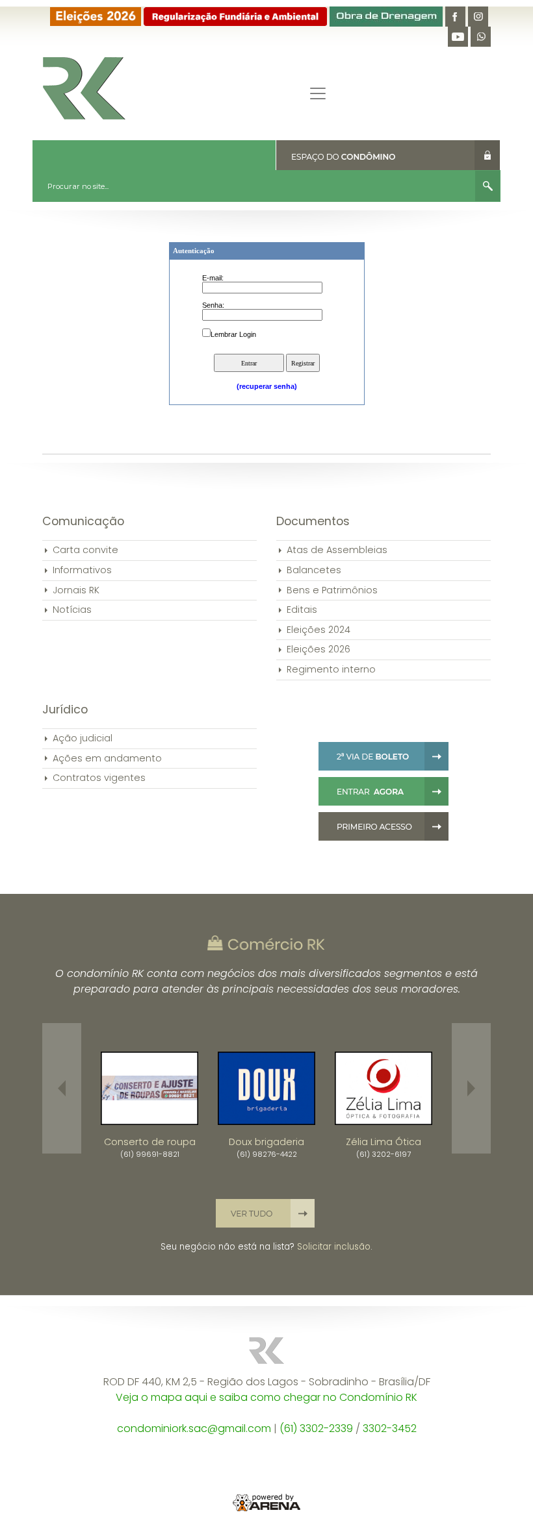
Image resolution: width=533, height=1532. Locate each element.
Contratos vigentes (99, 777)
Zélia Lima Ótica (383, 1141)
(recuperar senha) (267, 386)
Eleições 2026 (318, 649)
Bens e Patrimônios (332, 590)
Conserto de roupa (150, 1141)
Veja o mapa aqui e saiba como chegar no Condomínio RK (266, 1397)
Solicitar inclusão (333, 1247)
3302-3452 (390, 1428)
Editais (302, 609)
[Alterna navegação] (317, 93)
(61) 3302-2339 (316, 1428)
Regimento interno (331, 669)
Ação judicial (82, 738)
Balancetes (314, 569)
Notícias (72, 609)
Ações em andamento (107, 758)
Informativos (82, 569)
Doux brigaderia (266, 1141)
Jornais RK (76, 590)
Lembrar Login (233, 334)
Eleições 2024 (318, 629)
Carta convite (85, 549)
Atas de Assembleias (337, 549)
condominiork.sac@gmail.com (194, 1428)
